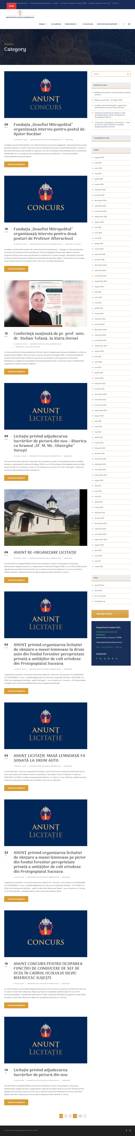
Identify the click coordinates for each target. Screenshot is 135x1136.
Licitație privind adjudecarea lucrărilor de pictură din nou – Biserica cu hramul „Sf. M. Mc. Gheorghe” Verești (50, 443)
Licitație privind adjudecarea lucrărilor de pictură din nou (41, 1072)
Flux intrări (98, 591)
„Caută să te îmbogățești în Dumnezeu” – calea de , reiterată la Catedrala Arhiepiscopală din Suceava (112, 124)
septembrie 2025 (101, 217)
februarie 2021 (100, 513)
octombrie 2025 (100, 211)
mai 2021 (98, 496)
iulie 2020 (98, 550)
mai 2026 (98, 174)
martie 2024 (99, 313)
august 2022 (99, 416)
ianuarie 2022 (99, 453)
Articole (28, 347)
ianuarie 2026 (100, 195)
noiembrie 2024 (100, 270)
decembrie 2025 (101, 200)
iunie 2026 (98, 168)
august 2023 (99, 351)
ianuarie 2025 (99, 260)
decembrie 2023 (101, 330)
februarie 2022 (100, 448)
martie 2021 (99, 507)
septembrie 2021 (101, 475)
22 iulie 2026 (19, 877)
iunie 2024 (98, 297)
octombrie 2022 (100, 405)
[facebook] (96, 658)
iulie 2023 (98, 357)
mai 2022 (98, 432)
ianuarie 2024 (100, 324)
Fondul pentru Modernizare (17, 3)
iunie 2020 (98, 556)
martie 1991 (99, 566)
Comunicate (87, 24)
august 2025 (99, 222)
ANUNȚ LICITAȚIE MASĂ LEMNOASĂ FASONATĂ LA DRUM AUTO (49, 758)
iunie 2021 (98, 491)
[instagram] (116, 658)
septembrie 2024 (101, 281)
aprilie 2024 (99, 308)
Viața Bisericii (70, 24)
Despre (42, 24)
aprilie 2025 (99, 244)
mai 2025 (98, 238)
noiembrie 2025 (100, 206)
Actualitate (56, 24)
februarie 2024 (100, 319)
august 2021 (99, 480)
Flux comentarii (100, 596)
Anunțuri (69, 140)
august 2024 (99, 287)
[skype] (109, 658)
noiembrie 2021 (100, 464)
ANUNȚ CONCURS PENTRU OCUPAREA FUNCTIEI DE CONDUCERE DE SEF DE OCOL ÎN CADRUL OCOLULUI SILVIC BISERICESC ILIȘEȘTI (48, 971)
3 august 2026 (20, 669)
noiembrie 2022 (100, 400)
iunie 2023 (98, 362)
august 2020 (99, 545)
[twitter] (113, 658)
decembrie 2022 (101, 394)
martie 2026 (99, 184)
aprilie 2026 (99, 179)
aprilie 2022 (99, 437)
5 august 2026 (20, 456)
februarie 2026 (100, 190)
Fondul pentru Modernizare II (41, 3)
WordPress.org (100, 601)
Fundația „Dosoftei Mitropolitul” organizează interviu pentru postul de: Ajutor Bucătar (50, 130)
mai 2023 (98, 367)
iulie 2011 (98, 561)
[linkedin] (105, 658)
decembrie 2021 (100, 459)
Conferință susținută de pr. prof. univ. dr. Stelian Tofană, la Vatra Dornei (49, 336)
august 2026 (99, 157)
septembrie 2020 (101, 540)
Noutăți (77, 244)
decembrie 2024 (101, 265)
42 (80, 1116)
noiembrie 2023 (100, 335)
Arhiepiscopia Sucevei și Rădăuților (46, 140)
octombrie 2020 (100, 534)
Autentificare (99, 585)
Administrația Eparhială (107, 24)
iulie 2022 (98, 421)
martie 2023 (99, 378)
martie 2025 (99, 249)
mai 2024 (98, 303)
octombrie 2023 (100, 340)
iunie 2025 (98, 233)
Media (56, 3)
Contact (115, 3)
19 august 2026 (20, 244)
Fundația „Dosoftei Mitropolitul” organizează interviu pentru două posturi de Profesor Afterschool (45, 234)
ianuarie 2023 (99, 389)
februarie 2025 (100, 254)
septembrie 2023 (101, 346)
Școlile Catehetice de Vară (99, 3)
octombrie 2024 (101, 276)
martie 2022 (99, 443)
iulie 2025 (98, 227)
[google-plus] (100, 658)
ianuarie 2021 (99, 518)
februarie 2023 (100, 383)
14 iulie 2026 (19, 1080)
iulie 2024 (98, 292)
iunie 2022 (98, 427)
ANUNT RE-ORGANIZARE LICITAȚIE (45, 553)
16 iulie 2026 (19, 984)
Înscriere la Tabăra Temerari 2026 (74, 3)
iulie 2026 (98, 163)
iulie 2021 (98, 486)
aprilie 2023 (99, 373)
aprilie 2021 (98, 502)
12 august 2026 (20, 344)
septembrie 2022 (101, 410)
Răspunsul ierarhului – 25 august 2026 (108, 100)
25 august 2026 (20, 140)
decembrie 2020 (101, 523)
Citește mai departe (16, 164)
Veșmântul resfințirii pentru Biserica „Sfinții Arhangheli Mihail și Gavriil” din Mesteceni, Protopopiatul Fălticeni (110, 115)
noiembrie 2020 (100, 529)
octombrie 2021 (100, 470)
